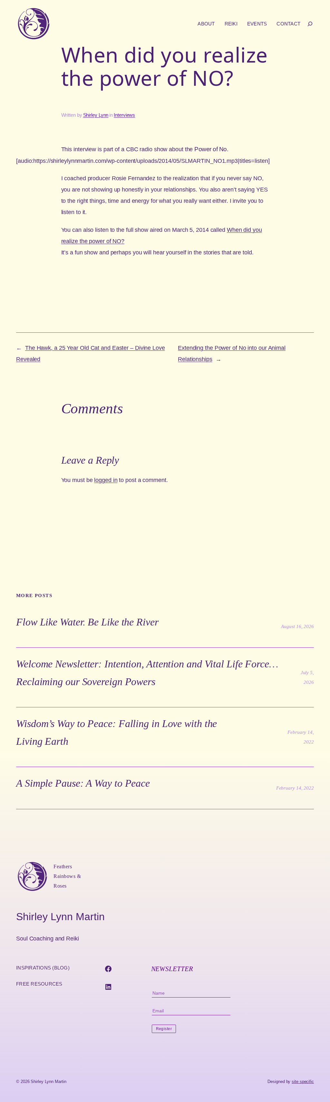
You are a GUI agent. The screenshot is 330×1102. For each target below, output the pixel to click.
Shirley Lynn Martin (60, 916)
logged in (105, 480)
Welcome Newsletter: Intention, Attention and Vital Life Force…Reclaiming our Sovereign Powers (147, 672)
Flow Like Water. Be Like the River (87, 622)
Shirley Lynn (96, 115)
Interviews (124, 115)
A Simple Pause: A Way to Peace (83, 783)
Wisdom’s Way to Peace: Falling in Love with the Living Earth (116, 732)
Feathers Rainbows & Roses (67, 876)
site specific (303, 1081)
